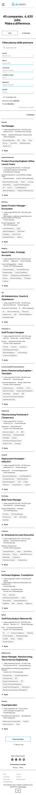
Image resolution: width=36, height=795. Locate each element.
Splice (4, 615)
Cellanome (5, 411)
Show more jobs (18, 739)
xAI (3, 292)
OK (18, 791)
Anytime (11, 104)
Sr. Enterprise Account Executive (18, 535)
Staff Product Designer (13, 332)
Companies (26, 33)
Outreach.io (6, 329)
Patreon (4, 701)
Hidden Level (6, 653)
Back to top (19, 744)
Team (4, 774)
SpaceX (4, 122)
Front (3, 571)
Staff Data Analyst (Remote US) (17, 618)
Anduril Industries (8, 157)
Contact (18, 777)
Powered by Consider (26, 107)
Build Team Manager (11, 499)
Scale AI (4, 455)
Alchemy (5, 202)
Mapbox (4, 248)
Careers (18, 774)
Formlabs (5, 496)
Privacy (15, 767)
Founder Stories (7, 782)
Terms (21, 767)
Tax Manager (8, 126)
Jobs (9, 33)
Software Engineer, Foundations (17, 575)
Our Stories (6, 779)
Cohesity (5, 531)
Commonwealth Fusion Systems (13, 367)
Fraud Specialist (9, 705)
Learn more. (22, 787)
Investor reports (20, 779)
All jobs (16, 101)
